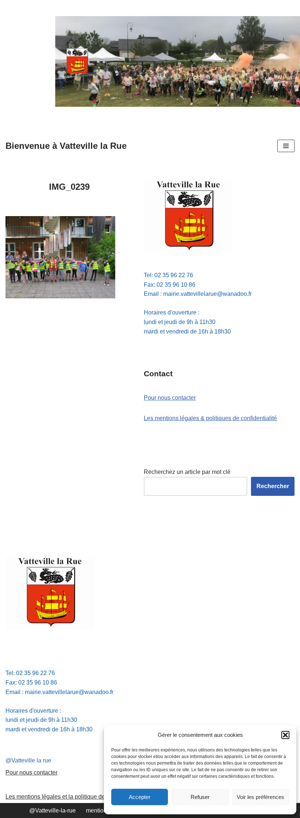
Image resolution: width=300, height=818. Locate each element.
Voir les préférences (260, 797)
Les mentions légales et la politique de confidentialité (74, 797)
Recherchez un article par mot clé (187, 472)
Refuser (200, 797)
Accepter (139, 797)
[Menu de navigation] (286, 146)
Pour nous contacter (170, 398)
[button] (285, 735)
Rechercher (272, 486)
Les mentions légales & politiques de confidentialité (210, 418)
